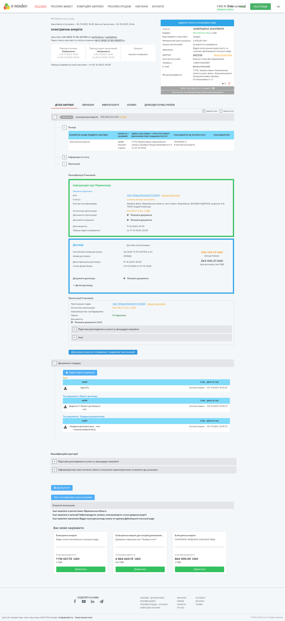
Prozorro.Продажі (119, 6)
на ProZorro (98, 37)
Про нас (180, 608)
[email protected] (201, 66)
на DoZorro (111, 37)
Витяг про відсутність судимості (197, 88)
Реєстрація (260, 6)
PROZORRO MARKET (62, 6)
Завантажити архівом (81, 372)
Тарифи (199, 604)
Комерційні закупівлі (90, 6)
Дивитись (81, 569)
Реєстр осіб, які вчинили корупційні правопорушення (197, 92)
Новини (180, 601)
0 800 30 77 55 (225, 6)
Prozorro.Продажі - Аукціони (153, 604)
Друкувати (63, 487)
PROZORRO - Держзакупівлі (152, 598)
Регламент (201, 598)
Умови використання (83, 617)
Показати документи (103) (88, 322)
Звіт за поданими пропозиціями (73, 497)
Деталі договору (84, 285)
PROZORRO (40, 6)
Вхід (242, 6)
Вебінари (200, 601)
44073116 (197, 55)
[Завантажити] (65, 389)
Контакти (158, 6)
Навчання (141, 6)
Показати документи (141, 215)
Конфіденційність (66, 617)
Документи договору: (84, 278)
